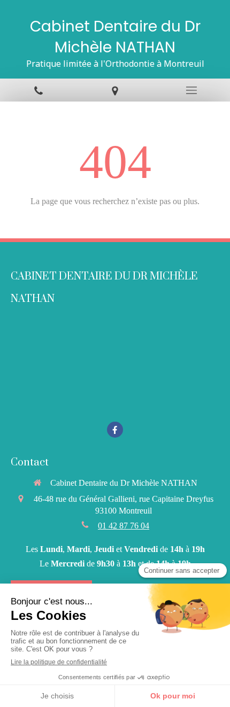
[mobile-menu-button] (192, 90)
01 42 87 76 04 (123, 525)
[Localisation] (114, 90)
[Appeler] (38, 90)
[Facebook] (115, 430)
